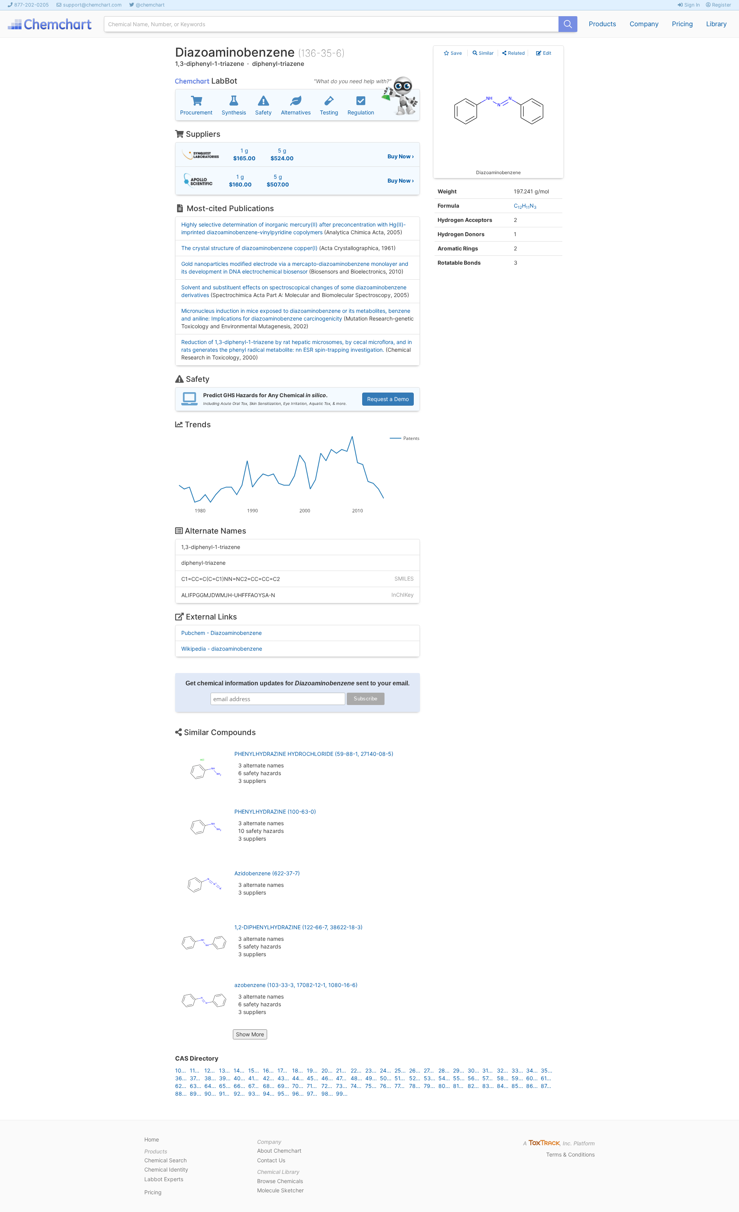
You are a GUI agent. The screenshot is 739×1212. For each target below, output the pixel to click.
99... (342, 1093)
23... (370, 1070)
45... (312, 1078)
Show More (250, 1034)
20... (327, 1070)
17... (282, 1070)
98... (327, 1093)
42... (268, 1078)
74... (356, 1086)
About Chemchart (279, 1150)
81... (458, 1086)
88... (181, 1093)
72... (326, 1086)
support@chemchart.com (92, 5)
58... (502, 1078)
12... (209, 1070)
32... (502, 1070)
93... (254, 1093)
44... (298, 1078)
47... (341, 1078)
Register (721, 5)
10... (180, 1070)
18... (297, 1070)
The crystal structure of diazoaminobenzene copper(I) (249, 248)
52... (414, 1078)
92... (239, 1093)
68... (268, 1086)
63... (195, 1086)
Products (602, 24)
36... (181, 1078)
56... (473, 1078)
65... (225, 1086)
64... (210, 1086)
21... (341, 1070)
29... (458, 1070)
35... (546, 1070)
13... (224, 1070)
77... (400, 1086)
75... (370, 1086)
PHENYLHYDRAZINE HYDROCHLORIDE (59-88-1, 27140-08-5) (313, 753)
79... (429, 1086)
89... (195, 1093)
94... (268, 1093)
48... (356, 1078)
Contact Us (271, 1160)
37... (195, 1078)
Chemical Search (165, 1160)
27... (429, 1070)
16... (268, 1070)
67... (253, 1086)
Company (644, 24)
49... (371, 1078)
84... (502, 1086)
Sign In (691, 5)
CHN (525, 205)
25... (400, 1070)
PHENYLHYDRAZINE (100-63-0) (275, 811)
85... (517, 1086)
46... (327, 1078)
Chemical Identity (166, 1169)
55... (459, 1078)
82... (473, 1086)
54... (444, 1078)
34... (532, 1070)
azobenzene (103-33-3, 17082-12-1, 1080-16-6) (296, 985)
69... (283, 1086)
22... (356, 1070)
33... (517, 1070)
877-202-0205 (31, 5)
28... (444, 1070)
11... (194, 1070)
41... (253, 1078)
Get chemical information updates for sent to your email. (298, 683)
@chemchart (150, 5)
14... (239, 1070)
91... (224, 1093)
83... (488, 1086)
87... (546, 1086)
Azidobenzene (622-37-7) (267, 873)
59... (517, 1078)
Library (716, 24)
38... (210, 1078)
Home (151, 1139)
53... (429, 1078)
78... (414, 1086)
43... (283, 1078)
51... (400, 1078)
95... (283, 1093)
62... (180, 1086)
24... (385, 1070)
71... (312, 1086)
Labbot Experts (163, 1179)
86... (532, 1086)
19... (312, 1070)
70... (297, 1086)
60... (532, 1078)
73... (341, 1086)
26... (414, 1070)
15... (253, 1070)
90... (210, 1093)
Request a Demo (388, 399)
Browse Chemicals (280, 1181)
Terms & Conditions (570, 1154)
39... (225, 1078)
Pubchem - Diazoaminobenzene (221, 633)
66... (239, 1086)
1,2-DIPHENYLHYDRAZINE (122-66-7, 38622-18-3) (298, 927)
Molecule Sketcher (280, 1190)
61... (546, 1078)
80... (444, 1086)
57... (487, 1078)
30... (473, 1070)
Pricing (682, 24)
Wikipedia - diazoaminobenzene (221, 648)
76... (385, 1086)
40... (239, 1078)
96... (298, 1093)
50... (385, 1078)
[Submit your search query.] (567, 24)
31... (487, 1070)
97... (312, 1093)
